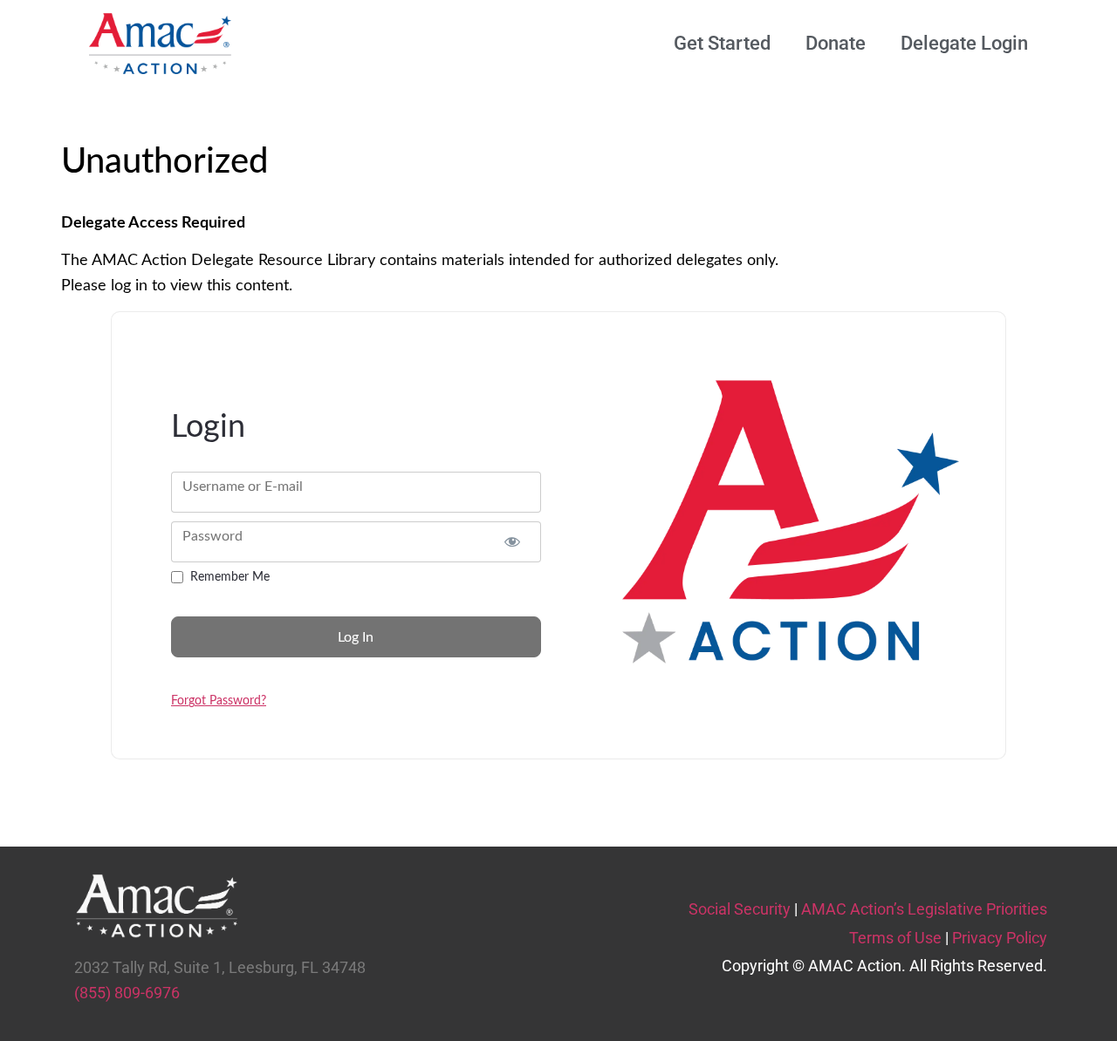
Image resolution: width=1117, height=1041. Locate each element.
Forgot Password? (218, 701)
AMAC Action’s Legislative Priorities (924, 909)
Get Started (722, 43)
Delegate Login (964, 43)
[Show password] (512, 541)
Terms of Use (895, 938)
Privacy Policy (999, 938)
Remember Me (230, 577)
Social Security (740, 909)
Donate (835, 43)
